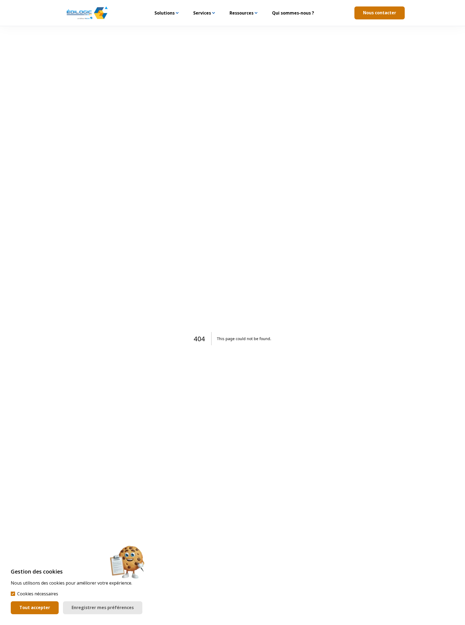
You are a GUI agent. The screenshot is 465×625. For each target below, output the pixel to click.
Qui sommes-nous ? (293, 13)
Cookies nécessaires (37, 594)
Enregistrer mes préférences (103, 607)
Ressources (241, 13)
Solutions (164, 13)
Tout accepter (34, 607)
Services (202, 13)
